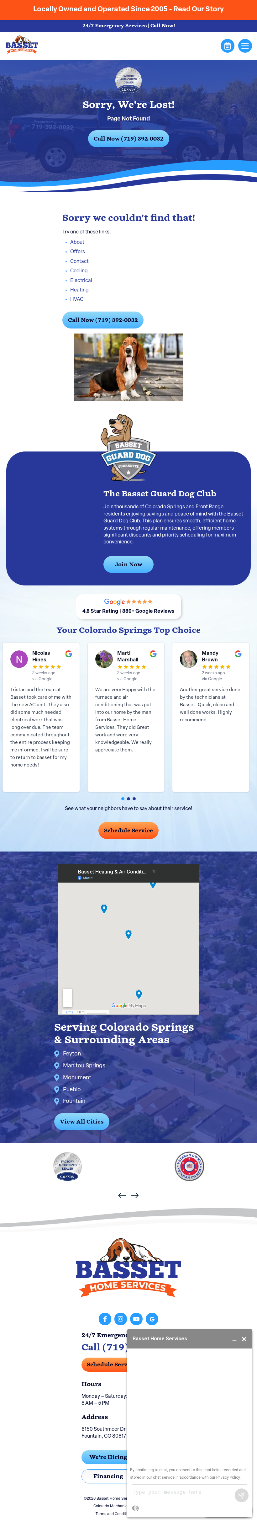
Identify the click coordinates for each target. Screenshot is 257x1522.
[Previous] (122, 1195)
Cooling (79, 271)
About (77, 242)
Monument (77, 1078)
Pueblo (72, 1090)
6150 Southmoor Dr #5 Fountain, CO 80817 (107, 1433)
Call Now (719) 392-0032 (129, 138)
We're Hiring (108, 1457)
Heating (79, 290)
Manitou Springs (84, 1066)
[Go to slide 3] (134, 798)
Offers (77, 251)
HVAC (76, 299)
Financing (108, 1476)
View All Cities (82, 1121)
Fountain (74, 1101)
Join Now (128, 564)
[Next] (135, 1195)
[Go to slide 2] (128, 798)
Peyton (72, 1054)
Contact (79, 261)
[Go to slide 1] (122, 798)
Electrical (81, 280)
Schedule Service (128, 830)
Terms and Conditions (115, 1514)
